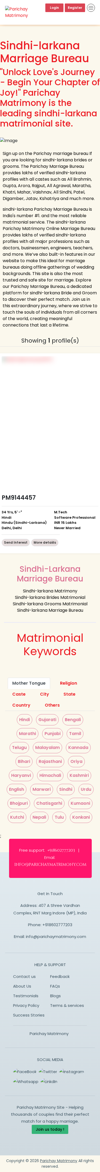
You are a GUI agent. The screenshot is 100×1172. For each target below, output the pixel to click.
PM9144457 (19, 498)
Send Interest (15, 542)
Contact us (24, 976)
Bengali (73, 720)
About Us (22, 986)
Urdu (86, 789)
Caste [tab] (19, 694)
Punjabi (53, 733)
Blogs (55, 996)
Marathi (27, 733)
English (16, 789)
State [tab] (69, 694)
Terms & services (67, 1005)
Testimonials (25, 996)
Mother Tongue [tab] (29, 683)
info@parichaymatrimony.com (56, 936)
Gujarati (47, 720)
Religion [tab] (68, 683)
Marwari (42, 789)
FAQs (55, 986)
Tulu (59, 817)
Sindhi (65, 789)
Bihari (24, 761)
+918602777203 (57, 925)
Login (54, 7)
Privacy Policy (26, 1005)
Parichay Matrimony (49, 1033)
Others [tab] (52, 705)
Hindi (24, 720)
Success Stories (29, 1015)
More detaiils (45, 542)
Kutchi (17, 817)
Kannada (78, 747)
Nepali (39, 817)
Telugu (19, 747)
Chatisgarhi (49, 803)
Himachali (50, 775)
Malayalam (47, 747)
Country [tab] (21, 705)
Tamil (75, 733)
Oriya (76, 761)
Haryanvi (21, 775)
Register (75, 7)
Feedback (60, 976)
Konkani (81, 817)
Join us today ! (50, 1129)
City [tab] (44, 694)
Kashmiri (79, 775)
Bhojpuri (19, 803)
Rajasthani (50, 761)
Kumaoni (80, 803)
